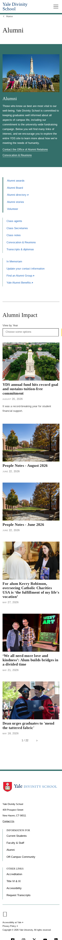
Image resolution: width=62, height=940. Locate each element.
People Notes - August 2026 (25, 465)
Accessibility (14, 888)
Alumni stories (15, 201)
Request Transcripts (19, 895)
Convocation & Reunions (17, 155)
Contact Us (8, 821)
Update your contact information (26, 268)
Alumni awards (15, 180)
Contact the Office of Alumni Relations (25, 149)
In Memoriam (14, 261)
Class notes (14, 235)
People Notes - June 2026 (23, 525)
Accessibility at (13, 922)
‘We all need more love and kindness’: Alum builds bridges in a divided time (30, 660)
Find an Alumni (20, 275)
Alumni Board (15, 187)
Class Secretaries (17, 228)
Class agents (14, 221)
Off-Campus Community (21, 856)
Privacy (10, 926)
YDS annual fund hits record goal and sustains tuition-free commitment (30, 388)
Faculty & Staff (15, 842)
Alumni (18, 194)
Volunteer (12, 208)
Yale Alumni (20, 282)
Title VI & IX (14, 881)
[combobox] (20, 331)
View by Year (10, 325)
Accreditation (14, 874)
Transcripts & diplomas (20, 249)
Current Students (17, 835)
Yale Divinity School (15, 6)
